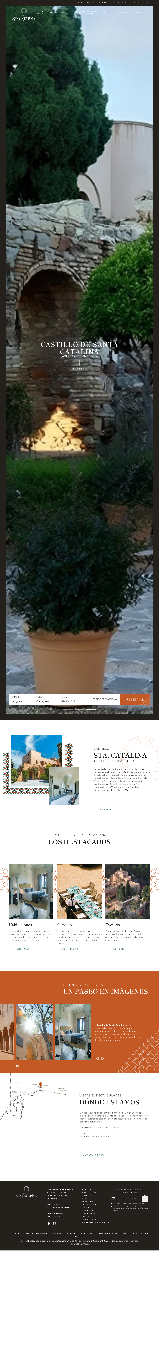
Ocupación (66, 1327)
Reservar (135, 1329)
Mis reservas (100, 3)
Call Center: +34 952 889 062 (127, 3)
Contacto (83, 3)
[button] (3, 676)
